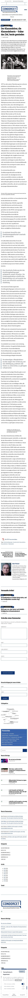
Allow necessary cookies (9, 984)
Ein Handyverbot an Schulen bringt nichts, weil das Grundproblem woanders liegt (14, 598)
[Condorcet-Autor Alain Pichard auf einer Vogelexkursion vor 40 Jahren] (14, 61)
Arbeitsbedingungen (8, 542)
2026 (5, 868)
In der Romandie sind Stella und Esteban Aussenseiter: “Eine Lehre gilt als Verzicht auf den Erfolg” (17, 791)
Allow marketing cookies (9, 988)
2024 (5, 872)
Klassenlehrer (22, 542)
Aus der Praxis (4, 848)
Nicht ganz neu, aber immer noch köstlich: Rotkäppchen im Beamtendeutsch (12, 610)
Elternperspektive (5, 854)
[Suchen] (25, 750)
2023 (5, 873)
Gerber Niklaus (4, 821)
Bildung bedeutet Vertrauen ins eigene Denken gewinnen (11, 932)
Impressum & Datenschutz (18, 1)
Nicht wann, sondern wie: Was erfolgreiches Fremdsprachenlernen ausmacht (17, 770)
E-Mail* (2, 692)
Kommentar (3, 626)
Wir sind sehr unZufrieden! (15, 759)
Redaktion (5, 613)
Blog (2, 25)
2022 (5, 875)
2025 (5, 870)
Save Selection (14, 995)
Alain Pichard (5, 37)
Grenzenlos (3, 857)
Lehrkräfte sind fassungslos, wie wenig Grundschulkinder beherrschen (18, 802)
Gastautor (5, 601)
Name (2, 642)
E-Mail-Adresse (4, 649)
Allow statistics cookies (9, 986)
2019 (5, 881)
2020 (5, 879)
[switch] (23, 984)
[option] (19, 20)
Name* (2, 686)
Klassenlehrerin (4, 543)
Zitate (2, 859)
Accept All (22, 994)
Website (2, 656)
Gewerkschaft (16, 542)
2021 (5, 877)
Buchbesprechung (5, 852)
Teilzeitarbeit (11, 543)
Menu (25, 9)
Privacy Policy (18, 980)
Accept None (5, 994)
